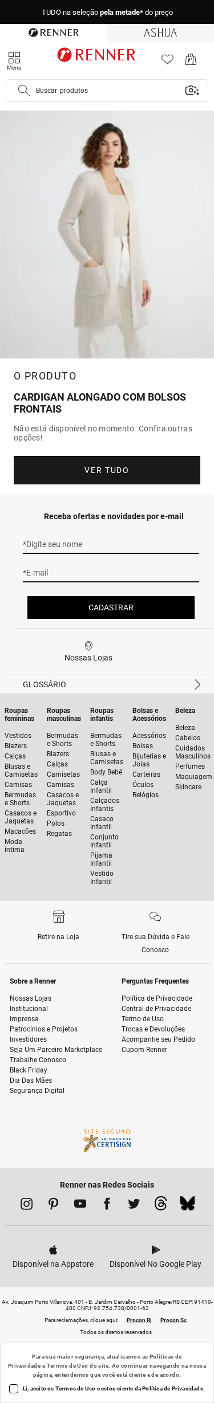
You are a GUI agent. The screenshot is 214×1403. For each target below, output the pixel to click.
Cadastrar (111, 607)
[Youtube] (80, 1206)
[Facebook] (107, 1206)
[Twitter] (134, 1206)
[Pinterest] (53, 1206)
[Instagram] (26, 1206)
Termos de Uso (67, 1366)
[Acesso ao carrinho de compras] (191, 62)
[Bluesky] (187, 1206)
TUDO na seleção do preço (107, 12)
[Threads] (161, 1206)
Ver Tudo (106, 470)
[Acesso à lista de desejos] (167, 62)
